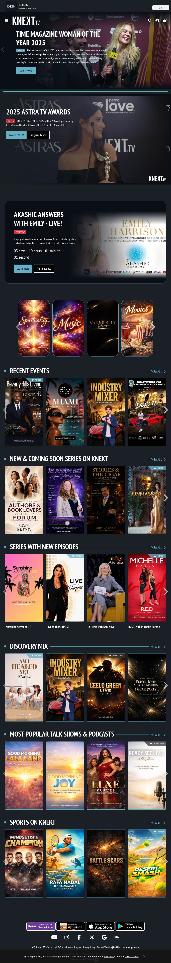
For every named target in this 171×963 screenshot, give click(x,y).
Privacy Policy (89, 947)
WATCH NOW (16, 135)
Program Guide (38, 135)
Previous (2, 50)
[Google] (104, 937)
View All (156, 371)
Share (38, 947)
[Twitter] (92, 937)
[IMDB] (117, 937)
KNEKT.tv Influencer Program (68, 947)
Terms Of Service (104, 947)
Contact (49, 947)
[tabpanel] (85, 50)
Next (168, 50)
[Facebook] (79, 937)
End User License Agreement (126, 947)
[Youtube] (54, 937)
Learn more (26, 70)
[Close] (3, 7)
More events (44, 268)
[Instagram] (66, 937)
